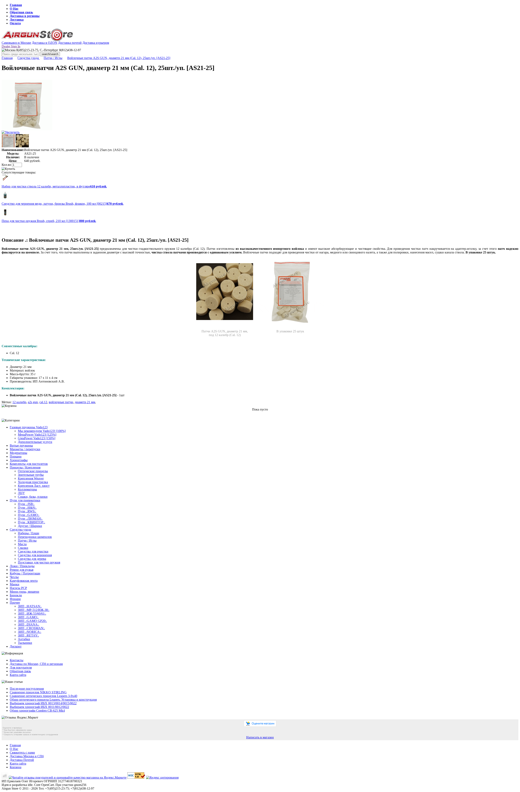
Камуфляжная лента (24, 580)
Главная (16, 5)
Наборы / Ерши (28, 533)
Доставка (17, 19)
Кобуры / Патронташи (25, 573)
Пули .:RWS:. (27, 511)
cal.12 (43, 402)
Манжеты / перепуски (25, 449)
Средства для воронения (35, 555)
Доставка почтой (70, 42)
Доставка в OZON (44, 42)
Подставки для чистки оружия (39, 562)
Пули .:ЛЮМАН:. (30, 518)
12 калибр (19, 402)
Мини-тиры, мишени (24, 591)
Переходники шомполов (35, 537)
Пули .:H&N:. (27, 507)
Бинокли (16, 595)
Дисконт (16, 646)
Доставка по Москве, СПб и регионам (36, 664)
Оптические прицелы (33, 471)
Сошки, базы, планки (33, 496)
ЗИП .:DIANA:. (28, 624)
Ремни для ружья (21, 569)
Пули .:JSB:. (26, 504)
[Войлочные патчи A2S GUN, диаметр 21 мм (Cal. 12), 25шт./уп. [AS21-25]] (27, 129)
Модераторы (18, 453)
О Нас (14, 8)
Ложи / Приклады (22, 566)
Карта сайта (18, 675)
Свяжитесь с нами (22, 752)
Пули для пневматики (25, 500)
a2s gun (33, 402)
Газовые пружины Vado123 (29, 427)
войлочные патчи (61, 402)
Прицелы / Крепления (25, 467)
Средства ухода (28, 58)
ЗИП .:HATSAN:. (30, 606)
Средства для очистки (33, 551)
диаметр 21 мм (85, 402)
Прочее (15, 602)
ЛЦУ (21, 493)
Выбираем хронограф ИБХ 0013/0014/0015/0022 (43, 703)
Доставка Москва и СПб (27, 756)
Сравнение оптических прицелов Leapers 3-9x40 (43, 696)
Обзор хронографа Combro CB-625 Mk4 (37, 710)
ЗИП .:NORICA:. (29, 632)
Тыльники (25, 642)
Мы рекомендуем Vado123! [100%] (42, 431)
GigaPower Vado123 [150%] (36, 438)
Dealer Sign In (11, 46)
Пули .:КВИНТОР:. (31, 522)
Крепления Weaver (31, 478)
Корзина (15, 767)
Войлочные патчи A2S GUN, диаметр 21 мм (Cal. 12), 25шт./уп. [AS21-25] (118, 58)
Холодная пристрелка (33, 482)
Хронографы (19, 460)
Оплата (15, 23)
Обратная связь (21, 12)
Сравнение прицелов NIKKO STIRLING (38, 692)
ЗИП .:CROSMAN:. (31, 628)
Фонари (15, 599)
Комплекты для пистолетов (29, 464)
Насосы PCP (18, 588)
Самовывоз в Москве (16, 42)
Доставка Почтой (22, 760)
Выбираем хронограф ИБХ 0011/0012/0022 (39, 707)
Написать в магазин (260, 737)
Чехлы (14, 577)
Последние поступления (27, 688)
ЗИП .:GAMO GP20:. (32, 621)
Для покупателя (21, 667)
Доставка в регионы (25, 16)
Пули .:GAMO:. (28, 515)
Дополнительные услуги (35, 442)
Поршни (16, 456)
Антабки (24, 639)
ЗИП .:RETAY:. (28, 635)
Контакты (16, 660)
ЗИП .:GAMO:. (28, 617)
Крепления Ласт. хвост (34, 485)
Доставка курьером (95, 42)
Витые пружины (21, 445)
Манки (14, 584)
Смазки (23, 548)
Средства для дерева (32, 558)
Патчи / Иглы (53, 58)
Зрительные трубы (31, 474)
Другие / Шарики (30, 526)
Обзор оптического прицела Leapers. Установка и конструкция (53, 699)
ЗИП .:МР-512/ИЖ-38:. (33, 610)
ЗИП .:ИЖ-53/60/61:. (32, 613)
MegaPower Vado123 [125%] (37, 434)
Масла (22, 544)
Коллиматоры (27, 489)
